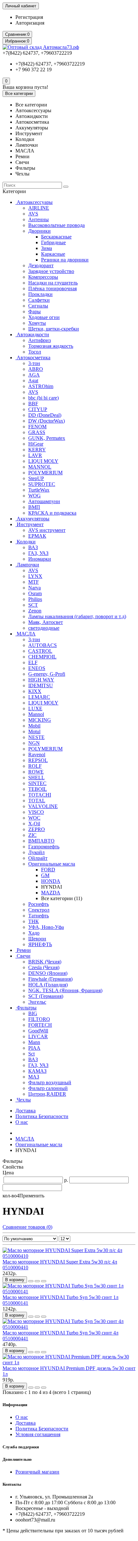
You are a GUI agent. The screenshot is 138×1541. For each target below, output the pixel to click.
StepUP (36, 478)
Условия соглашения (37, 1434)
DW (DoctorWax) (46, 421)
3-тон (34, 363)
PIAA (34, 1048)
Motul (34, 731)
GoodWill (38, 1030)
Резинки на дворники (65, 259)
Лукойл (36, 852)
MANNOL (39, 467)
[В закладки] (37, 1281)
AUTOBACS (42, 645)
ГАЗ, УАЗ (38, 553)
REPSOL (38, 760)
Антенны (38, 219)
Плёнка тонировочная (52, 288)
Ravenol (36, 754)
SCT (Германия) (45, 996)
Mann (34, 1042)
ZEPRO (36, 829)
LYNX (35, 576)
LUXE (35, 708)
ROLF (35, 766)
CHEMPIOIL (42, 656)
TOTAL (36, 800)
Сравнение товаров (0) (27, 1227)
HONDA (50, 881)
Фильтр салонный (48, 1088)
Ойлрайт (37, 858)
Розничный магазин (37, 1472)
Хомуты (37, 323)
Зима (46, 248)
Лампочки (27, 564)
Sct (31, 1053)
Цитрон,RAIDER (47, 1094)
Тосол (34, 351)
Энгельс (37, 1002)
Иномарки (39, 559)
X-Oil (34, 823)
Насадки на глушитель (53, 282)
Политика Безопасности (41, 1116)
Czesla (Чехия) (43, 967)
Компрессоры (43, 277)
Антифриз (39, 340)
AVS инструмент (46, 530)
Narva (34, 587)
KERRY (37, 449)
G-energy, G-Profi (46, 674)
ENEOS (36, 668)
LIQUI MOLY (43, 461)
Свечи (22, 956)
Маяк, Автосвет (45, 622)
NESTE (36, 737)
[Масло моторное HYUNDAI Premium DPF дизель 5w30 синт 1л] (69, 1362)
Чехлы (23, 1099)
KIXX (34, 691)
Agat (33, 380)
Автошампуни (44, 501)
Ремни (23, 950)
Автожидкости (32, 334)
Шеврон (37, 938)
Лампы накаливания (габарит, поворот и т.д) (77, 616)
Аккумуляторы (32, 518)
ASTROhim (40, 386)
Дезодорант (41, 265)
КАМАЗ (37, 1071)
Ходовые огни (44, 317)
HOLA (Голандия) (48, 984)
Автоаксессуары (34, 202)
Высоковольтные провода (56, 225)
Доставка (25, 1110)
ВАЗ (33, 547)
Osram (35, 593)
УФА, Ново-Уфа (46, 927)
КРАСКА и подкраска (52, 513)
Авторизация (29, 23)
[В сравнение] (43, 1281)
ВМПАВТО (41, 841)
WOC (34, 818)
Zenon (34, 610)
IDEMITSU (40, 685)
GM (45, 875)
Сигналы (38, 305)
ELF (33, 662)
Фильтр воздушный (49, 1082)
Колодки (25, 541)
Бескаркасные (56, 236)
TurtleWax (38, 490)
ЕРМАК (37, 536)
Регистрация (29, 17)
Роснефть (38, 904)
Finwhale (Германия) (50, 979)
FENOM (37, 426)
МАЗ (33, 1076)
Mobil (34, 725)
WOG (34, 495)
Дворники (39, 231)
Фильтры (26, 1007)
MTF (33, 582)
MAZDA (50, 892)
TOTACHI (39, 795)
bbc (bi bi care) (43, 398)
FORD (48, 869)
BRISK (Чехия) (44, 961)
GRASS (36, 432)
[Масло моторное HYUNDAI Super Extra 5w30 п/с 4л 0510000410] (69, 1256)
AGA (34, 374)
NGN (34, 743)
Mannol (36, 714)
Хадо (33, 933)
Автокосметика (32, 357)
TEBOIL (37, 789)
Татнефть (38, 915)
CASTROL (40, 651)
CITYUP (37, 409)
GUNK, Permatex (46, 438)
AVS (33, 213)
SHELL (36, 777)
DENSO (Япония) (47, 973)
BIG (32, 1013)
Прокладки (40, 294)
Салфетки (39, 300)
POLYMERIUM (45, 472)
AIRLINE (38, 208)
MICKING (39, 720)
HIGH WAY (41, 679)
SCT (33, 605)
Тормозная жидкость (50, 346)
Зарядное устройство (51, 271)
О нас (21, 1122)
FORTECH (40, 1025)
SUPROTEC (41, 484)
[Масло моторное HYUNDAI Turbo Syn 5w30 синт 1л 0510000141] (69, 1291)
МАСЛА (25, 633)
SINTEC (37, 783)
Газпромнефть (43, 846)
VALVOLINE (43, 806)
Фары (34, 311)
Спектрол (38, 910)
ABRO (35, 369)
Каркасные (53, 254)
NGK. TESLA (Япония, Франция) (65, 990)
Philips (35, 599)
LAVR (35, 455)
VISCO (36, 812)
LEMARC (39, 697)
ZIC (32, 835)
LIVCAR (38, 1036)
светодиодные (43, 628)
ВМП (34, 507)
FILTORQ (39, 1019)
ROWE (36, 771)
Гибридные (53, 242)
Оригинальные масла (51, 864)
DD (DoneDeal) (44, 415)
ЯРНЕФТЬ (40, 944)
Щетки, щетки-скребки (53, 328)
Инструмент (29, 524)
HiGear (35, 444)
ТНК (33, 921)
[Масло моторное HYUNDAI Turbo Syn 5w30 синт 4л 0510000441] (69, 1327)
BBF (33, 403)
